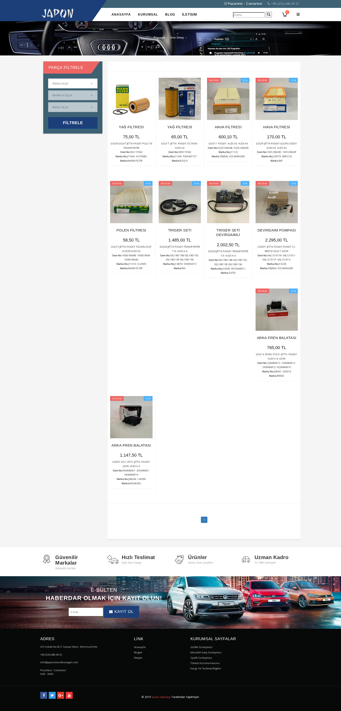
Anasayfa (159, 37)
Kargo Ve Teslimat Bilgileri (205, 668)
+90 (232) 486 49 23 (284, 3)
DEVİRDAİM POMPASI (277, 230)
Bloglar (138, 652)
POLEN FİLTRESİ (131, 230)
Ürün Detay (177, 37)
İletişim (138, 657)
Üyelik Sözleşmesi (201, 657)
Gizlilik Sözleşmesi (201, 647)
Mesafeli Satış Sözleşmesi (205, 652)
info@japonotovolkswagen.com (59, 662)
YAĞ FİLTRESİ (131, 127)
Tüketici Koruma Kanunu (205, 663)
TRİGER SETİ (180, 230)
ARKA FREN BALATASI (276, 338)
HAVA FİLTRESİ (228, 127)
